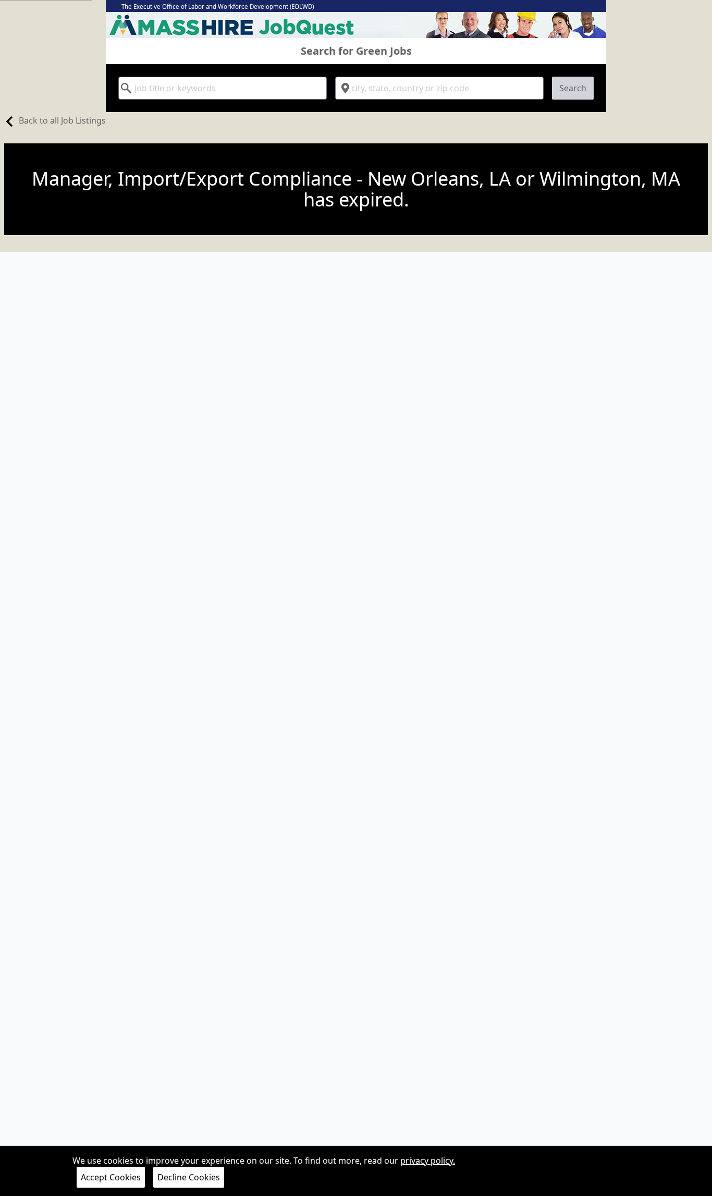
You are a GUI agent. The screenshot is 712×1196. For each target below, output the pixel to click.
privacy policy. (427, 1160)
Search (572, 88)
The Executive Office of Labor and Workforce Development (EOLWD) (217, 6)
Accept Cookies (111, 1177)
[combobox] (222, 88)
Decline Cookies (188, 1177)
